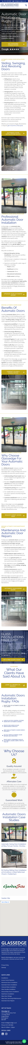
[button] (26, 5)
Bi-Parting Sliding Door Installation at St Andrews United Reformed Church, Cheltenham (13, 872)
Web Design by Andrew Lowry (14, 1043)
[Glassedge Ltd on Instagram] (6, 1034)
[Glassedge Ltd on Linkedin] (2, 1034)
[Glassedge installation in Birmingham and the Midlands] (10, 5)
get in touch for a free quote (15, 125)
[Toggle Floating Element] (24, 1041)
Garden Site (5, 898)
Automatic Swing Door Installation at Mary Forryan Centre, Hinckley (13, 845)
